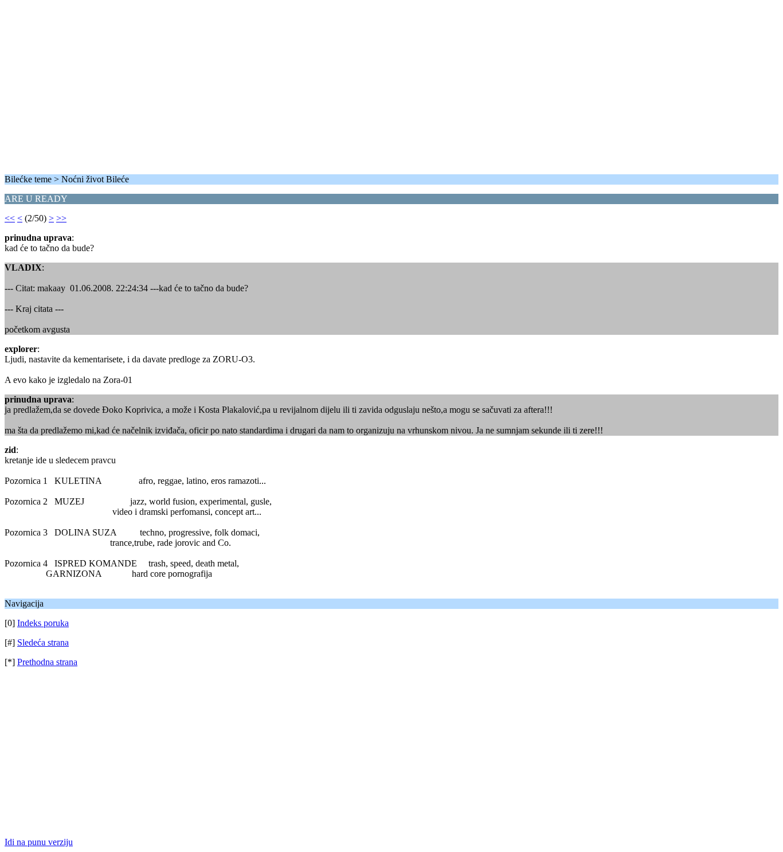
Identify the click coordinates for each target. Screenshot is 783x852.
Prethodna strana (47, 662)
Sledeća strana (43, 642)
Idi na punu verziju (39, 842)
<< (10, 218)
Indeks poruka (43, 623)
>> (61, 218)
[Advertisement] (348, 85)
